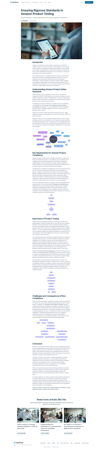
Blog (72, 443)
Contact (49, 2)
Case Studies (35, 2)
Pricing (41, 2)
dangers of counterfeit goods (61, 184)
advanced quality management (46, 251)
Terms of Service (85, 443)
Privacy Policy (77, 443)
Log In (82, 2)
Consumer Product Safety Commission (53, 304)
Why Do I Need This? (26, 2)
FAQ (45, 2)
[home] (14, 2)
